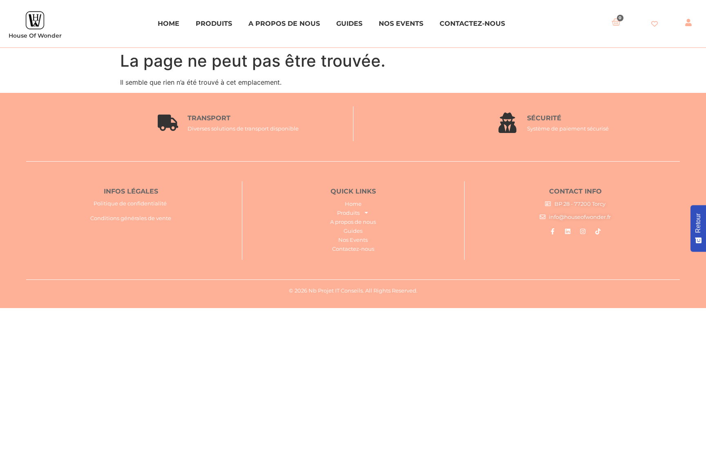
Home (168, 23)
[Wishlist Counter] (654, 23)
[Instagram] (583, 231)
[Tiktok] (598, 231)
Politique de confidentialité (130, 203)
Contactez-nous (472, 23)
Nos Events (401, 23)
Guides (349, 23)
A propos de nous (284, 23)
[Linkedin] (568, 231)
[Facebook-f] (553, 231)
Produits (214, 23)
